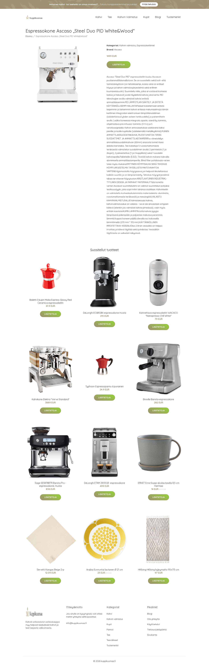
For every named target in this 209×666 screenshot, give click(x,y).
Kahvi (98, 17)
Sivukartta (152, 634)
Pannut (110, 629)
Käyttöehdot (153, 624)
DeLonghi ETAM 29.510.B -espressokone (104, 482)
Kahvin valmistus (127, 17)
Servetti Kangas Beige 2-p (50, 569)
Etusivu (29, 36)
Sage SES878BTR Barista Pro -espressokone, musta (50, 484)
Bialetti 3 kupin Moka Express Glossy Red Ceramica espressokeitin (50, 301)
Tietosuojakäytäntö (157, 629)
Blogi (158, 17)
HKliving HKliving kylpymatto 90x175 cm (158, 569)
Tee (110, 17)
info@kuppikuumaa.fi (76, 623)
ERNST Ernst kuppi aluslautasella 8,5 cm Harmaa (158, 484)
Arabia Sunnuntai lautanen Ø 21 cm (104, 569)
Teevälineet (112, 640)
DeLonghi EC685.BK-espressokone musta (104, 312)
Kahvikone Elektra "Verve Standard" (50, 399)
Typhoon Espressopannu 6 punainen (104, 386)
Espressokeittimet (146, 45)
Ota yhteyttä (153, 619)
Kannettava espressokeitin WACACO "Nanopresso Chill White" (158, 314)
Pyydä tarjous (149, 4)
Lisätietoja (118, 64)
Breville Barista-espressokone (158, 399)
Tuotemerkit (173, 17)
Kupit (146, 17)
